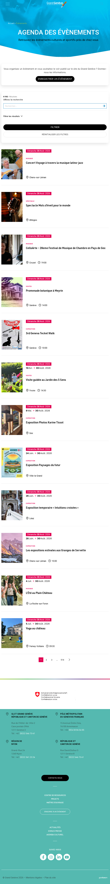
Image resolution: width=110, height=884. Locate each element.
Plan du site (50, 877)
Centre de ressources (55, 795)
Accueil (11, 23)
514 (62, 660)
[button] (101, 3)
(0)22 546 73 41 (27, 733)
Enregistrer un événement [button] (55, 79)
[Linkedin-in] (59, 857)
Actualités (55, 827)
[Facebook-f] (43, 857)
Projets (55, 799)
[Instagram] (51, 857)
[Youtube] (67, 857)
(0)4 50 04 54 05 (76, 729)
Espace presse (55, 831)
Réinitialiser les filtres (55, 134)
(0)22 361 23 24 (27, 757)
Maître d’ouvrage (55, 802)
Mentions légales (34, 877)
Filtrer (55, 127)
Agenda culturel (55, 834)
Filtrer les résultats (11, 116)
